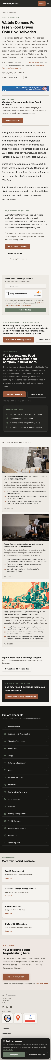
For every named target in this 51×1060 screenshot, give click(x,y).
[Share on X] (22, 77)
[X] (7, 1007)
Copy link (14, 77)
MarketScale (33, 62)
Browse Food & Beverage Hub (17, 669)
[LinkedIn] (3, 1007)
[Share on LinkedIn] (26, 77)
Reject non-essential (37, 1055)
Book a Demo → (7, 1003)
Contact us (5, 1000)
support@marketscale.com (20, 305)
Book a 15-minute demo (16, 977)
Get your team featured (17, 246)
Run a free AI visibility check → (18, 339)
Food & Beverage (10, 18)
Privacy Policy (8, 1050)
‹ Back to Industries (9, 13)
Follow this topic (25, 310)
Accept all (14, 1055)
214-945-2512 (42, 983)
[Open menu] (48, 3)
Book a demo (37, 394)
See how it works (15, 253)
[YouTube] (11, 1007)
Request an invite (12, 120)
